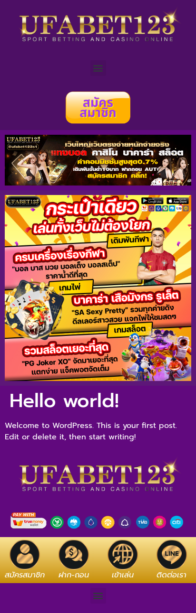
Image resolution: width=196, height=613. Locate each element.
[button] (98, 68)
